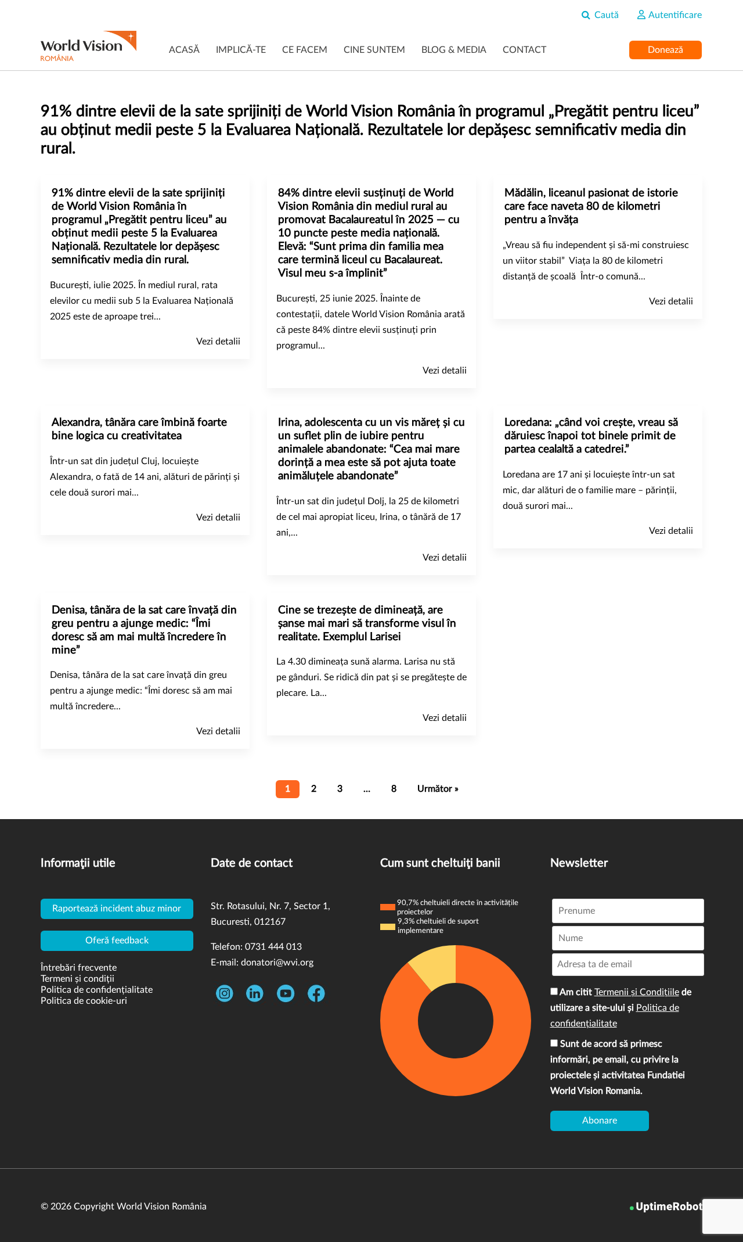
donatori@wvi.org (277, 962)
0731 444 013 (273, 947)
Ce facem (304, 50)
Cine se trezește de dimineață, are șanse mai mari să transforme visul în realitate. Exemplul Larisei (367, 623)
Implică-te (241, 50)
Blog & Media (453, 50)
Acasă (184, 50)
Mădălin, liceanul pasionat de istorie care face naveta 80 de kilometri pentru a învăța (591, 206)
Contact (524, 50)
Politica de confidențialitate (97, 990)
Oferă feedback (117, 940)
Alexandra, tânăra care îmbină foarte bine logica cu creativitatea (139, 429)
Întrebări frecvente (79, 967)
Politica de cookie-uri (84, 1001)
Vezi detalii (218, 341)
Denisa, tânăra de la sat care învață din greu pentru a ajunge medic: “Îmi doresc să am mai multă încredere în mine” (144, 630)
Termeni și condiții (77, 978)
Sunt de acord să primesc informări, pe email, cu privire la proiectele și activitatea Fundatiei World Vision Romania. (617, 1067)
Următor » (438, 789)
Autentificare (674, 15)
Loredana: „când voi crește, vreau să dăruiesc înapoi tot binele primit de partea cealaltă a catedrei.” (591, 436)
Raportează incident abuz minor (116, 908)
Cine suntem (374, 50)
